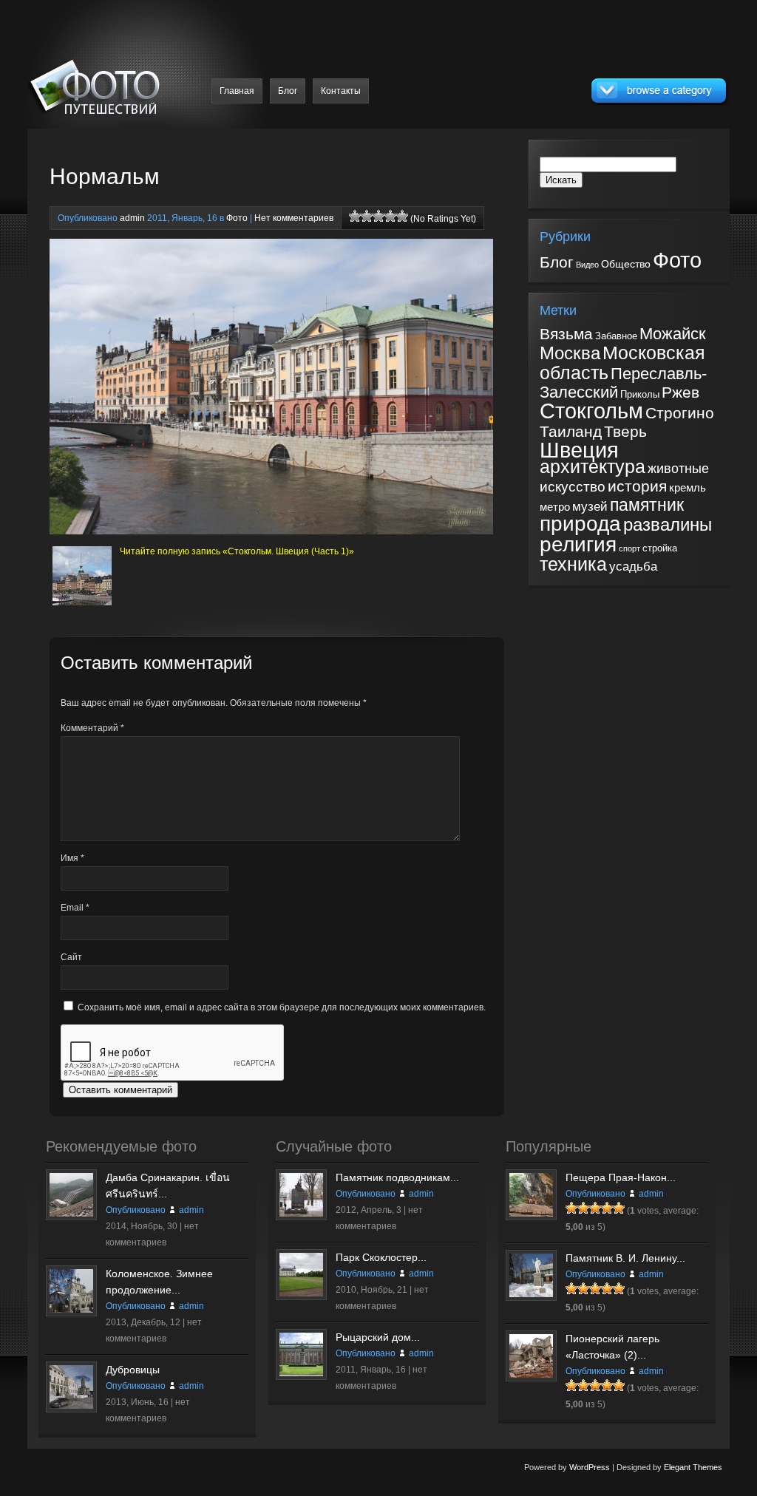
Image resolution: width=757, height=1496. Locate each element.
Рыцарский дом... (378, 1337)
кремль (687, 488)
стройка (659, 548)
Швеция (579, 450)
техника (573, 564)
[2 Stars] (367, 216)
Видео (587, 264)
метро (555, 507)
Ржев (680, 392)
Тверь (625, 432)
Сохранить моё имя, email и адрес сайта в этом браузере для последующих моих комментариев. (282, 1007)
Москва (570, 353)
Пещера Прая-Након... (621, 1177)
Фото (237, 218)
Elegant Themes (693, 1467)
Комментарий (92, 728)
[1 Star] (355, 216)
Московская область (622, 362)
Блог (287, 91)
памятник (647, 504)
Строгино (679, 412)
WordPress (589, 1467)
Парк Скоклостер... (381, 1257)
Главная (237, 91)
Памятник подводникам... (397, 1177)
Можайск (672, 333)
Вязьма (566, 334)
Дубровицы (133, 1370)
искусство (572, 486)
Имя (72, 858)
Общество (626, 264)
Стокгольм (591, 411)
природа (580, 523)
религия (578, 544)
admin (132, 218)
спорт (629, 548)
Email (75, 907)
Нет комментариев (293, 218)
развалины (667, 524)
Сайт (71, 957)
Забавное (616, 335)
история (637, 485)
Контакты (341, 91)
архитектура (592, 466)
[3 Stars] (378, 216)
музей (590, 507)
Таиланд (571, 432)
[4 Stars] (390, 216)
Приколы (639, 394)
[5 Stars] (402, 216)
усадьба (633, 567)
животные (678, 468)
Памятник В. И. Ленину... (625, 1258)
